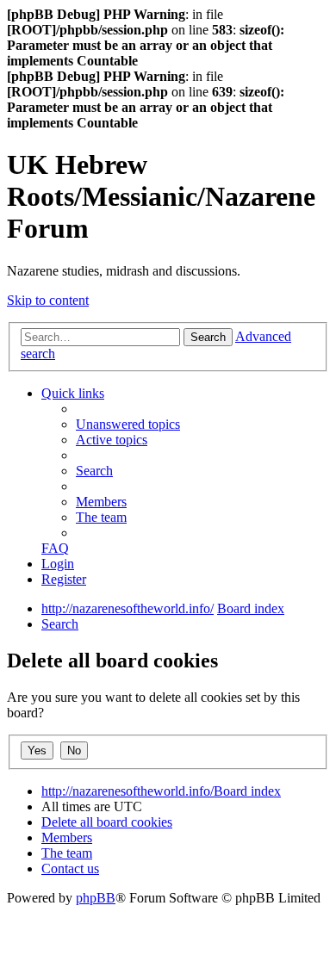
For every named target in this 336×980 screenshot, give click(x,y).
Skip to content (48, 300)
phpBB (95, 897)
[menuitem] (128, 424)
